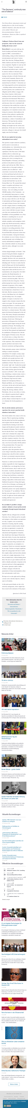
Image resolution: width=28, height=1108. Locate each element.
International (12, 621)
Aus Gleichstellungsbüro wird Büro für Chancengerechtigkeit (12, 841)
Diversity (6, 621)
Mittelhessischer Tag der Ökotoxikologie (9, 737)
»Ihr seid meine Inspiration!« (10, 709)
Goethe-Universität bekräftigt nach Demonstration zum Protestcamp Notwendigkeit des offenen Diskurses (12, 848)
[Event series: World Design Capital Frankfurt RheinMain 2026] (24, 877)
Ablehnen (9, 1105)
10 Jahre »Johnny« (7, 680)
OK (5, 1105)
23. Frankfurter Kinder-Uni (13, 896)
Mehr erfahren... (14, 1103)
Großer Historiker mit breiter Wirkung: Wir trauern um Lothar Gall (13, 797)
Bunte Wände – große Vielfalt (11, 769)
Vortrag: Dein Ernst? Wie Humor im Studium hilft (12, 984)
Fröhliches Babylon (7, 653)
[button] (14, 1084)
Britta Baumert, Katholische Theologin (13, 1071)
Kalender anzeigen (6, 899)
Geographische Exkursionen (13, 891)
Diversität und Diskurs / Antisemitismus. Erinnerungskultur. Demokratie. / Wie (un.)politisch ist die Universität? (14, 608)
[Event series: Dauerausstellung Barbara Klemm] (12, 873)
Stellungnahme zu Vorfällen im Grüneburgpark (10, 827)
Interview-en (19, 621)
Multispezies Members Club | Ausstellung (16, 870)
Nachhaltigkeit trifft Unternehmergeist (13, 954)
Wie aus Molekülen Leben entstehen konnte (13, 1042)
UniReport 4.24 (7, 623)
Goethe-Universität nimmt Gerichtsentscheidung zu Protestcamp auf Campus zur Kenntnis (13, 856)
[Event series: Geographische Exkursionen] (13, 889)
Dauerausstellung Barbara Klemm (14, 874)
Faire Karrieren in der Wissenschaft (13, 1012)
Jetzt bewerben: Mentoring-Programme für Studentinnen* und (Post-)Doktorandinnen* (11, 834)
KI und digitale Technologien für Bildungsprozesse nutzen (12, 924)
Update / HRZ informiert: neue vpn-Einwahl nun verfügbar (11, 820)
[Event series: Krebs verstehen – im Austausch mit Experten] (13, 883)
